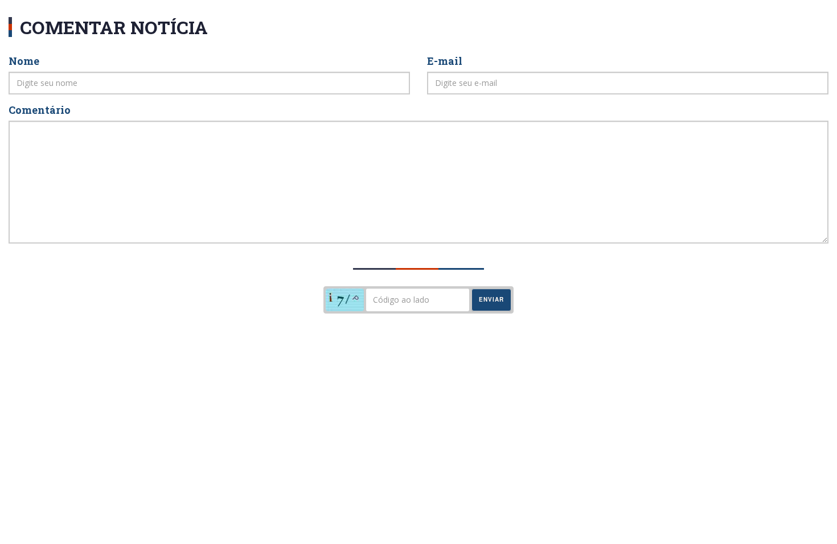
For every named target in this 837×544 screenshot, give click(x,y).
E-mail (444, 61)
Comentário (40, 110)
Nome (24, 61)
